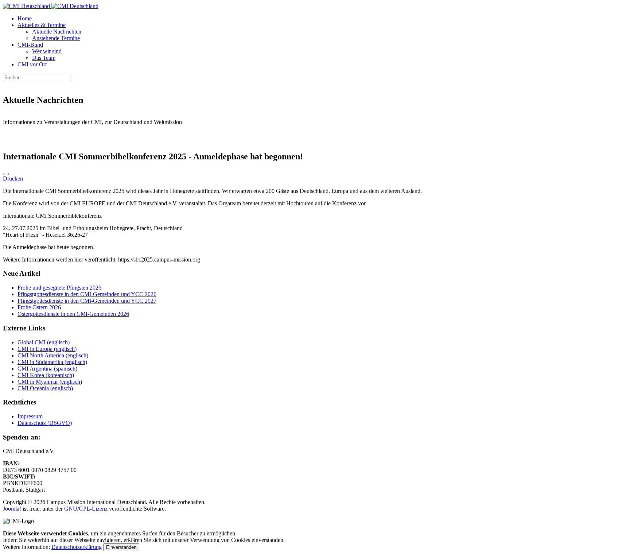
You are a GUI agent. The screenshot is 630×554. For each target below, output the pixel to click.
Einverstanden (121, 547)
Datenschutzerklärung (76, 547)
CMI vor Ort (32, 64)
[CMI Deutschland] (50, 6)
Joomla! (12, 508)
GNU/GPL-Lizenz (86, 508)
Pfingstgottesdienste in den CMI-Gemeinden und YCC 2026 (87, 294)
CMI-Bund (30, 45)
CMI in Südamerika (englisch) (52, 362)
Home (25, 18)
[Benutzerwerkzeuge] (6, 174)
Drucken (13, 178)
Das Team (43, 58)
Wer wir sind (47, 51)
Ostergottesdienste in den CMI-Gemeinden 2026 (73, 314)
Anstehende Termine (56, 38)
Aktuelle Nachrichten (56, 31)
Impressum (30, 416)
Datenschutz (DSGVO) (45, 423)
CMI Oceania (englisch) (45, 388)
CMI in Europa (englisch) (47, 349)
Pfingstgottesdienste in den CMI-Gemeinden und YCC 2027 (87, 301)
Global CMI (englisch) (44, 342)
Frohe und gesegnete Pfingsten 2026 (59, 287)
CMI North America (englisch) (53, 355)
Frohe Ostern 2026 (39, 307)
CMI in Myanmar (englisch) (50, 382)
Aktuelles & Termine (42, 25)
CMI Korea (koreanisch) (46, 375)
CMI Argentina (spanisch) (47, 368)
